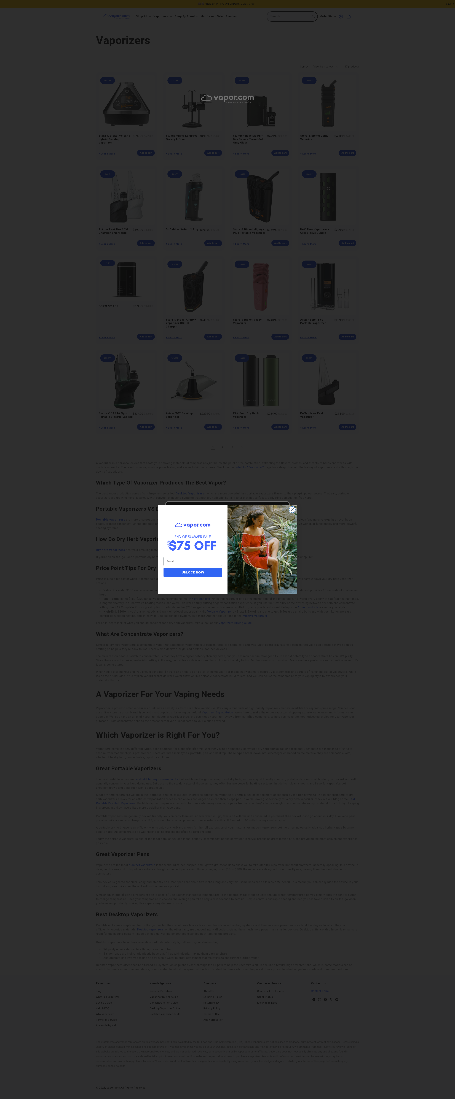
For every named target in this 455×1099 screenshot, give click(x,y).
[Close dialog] (292, 510)
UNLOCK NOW (193, 572)
